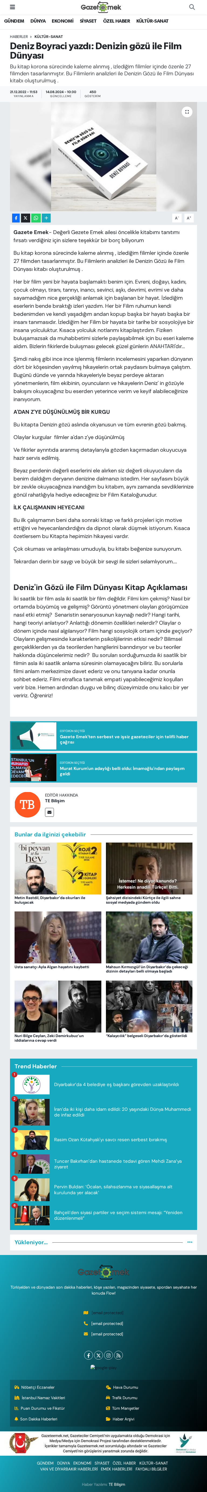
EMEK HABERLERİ (116, 1469)
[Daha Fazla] (46, 218)
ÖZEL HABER (116, 21)
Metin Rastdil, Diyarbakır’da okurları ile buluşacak (50, 900)
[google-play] (103, 1367)
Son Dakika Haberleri (38, 1419)
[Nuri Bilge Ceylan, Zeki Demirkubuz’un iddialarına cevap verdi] (58, 1006)
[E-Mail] (49, 812)
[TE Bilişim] (27, 804)
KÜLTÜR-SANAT (152, 21)
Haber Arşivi (123, 1419)
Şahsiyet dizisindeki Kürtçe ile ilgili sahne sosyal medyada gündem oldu (143, 900)
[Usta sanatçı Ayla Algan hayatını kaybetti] (58, 937)
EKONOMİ (62, 21)
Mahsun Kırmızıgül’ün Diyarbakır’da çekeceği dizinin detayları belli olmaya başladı (147, 969)
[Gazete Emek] (101, 7)
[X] (98, 1355)
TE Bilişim (55, 801)
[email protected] (107, 1313)
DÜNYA (38, 21)
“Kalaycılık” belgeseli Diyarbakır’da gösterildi (146, 1035)
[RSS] (118, 1355)
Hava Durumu (125, 1387)
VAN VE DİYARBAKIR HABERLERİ (69, 1469)
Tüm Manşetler (125, 1408)
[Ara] (192, 7)
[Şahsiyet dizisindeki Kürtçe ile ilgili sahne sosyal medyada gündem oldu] (149, 868)
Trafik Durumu (124, 1398)
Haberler (19, 36)
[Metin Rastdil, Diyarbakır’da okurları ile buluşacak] (58, 868)
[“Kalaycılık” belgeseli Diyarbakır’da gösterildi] (149, 1006)
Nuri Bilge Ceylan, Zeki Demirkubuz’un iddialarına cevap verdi (49, 1038)
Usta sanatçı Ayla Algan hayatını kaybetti (52, 966)
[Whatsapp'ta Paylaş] (36, 218)
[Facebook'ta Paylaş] (16, 218)
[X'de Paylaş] (25, 218)
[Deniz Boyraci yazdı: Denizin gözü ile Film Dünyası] (103, 156)
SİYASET (88, 21)
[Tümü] (189, 1242)
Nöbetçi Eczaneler (37, 1387)
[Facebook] (88, 1355)
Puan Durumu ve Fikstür (43, 1408)
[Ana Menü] (12, 7)
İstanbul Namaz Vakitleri (43, 1398)
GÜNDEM (14, 21)
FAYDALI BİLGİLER (151, 1469)
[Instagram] (108, 1355)
